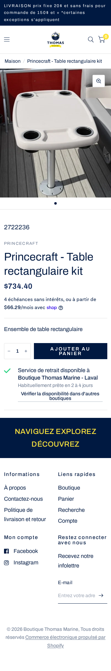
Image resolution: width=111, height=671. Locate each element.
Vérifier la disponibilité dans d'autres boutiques (60, 396)
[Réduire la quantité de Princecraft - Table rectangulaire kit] (9, 351)
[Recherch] (91, 39)
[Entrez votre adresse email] (101, 596)
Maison (13, 61)
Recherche (71, 510)
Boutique (69, 488)
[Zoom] (98, 81)
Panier (66, 499)
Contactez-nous (23, 499)
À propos (15, 488)
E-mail (65, 582)
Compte (67, 521)
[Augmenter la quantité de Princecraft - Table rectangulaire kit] (26, 351)
